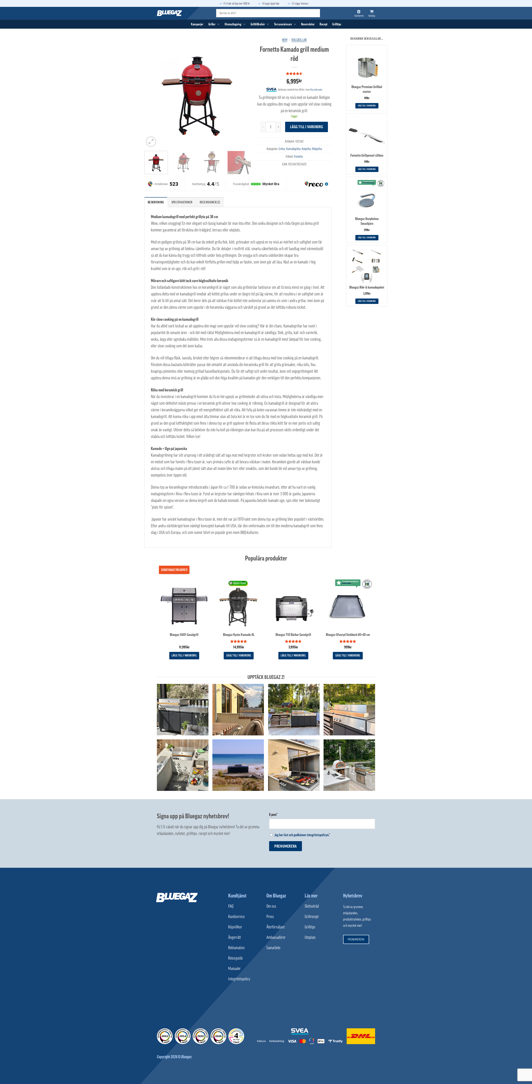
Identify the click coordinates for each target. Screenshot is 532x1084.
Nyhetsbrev (352, 895)
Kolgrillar (299, 40)
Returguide (235, 958)
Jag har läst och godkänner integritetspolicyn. (302, 835)
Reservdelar (308, 24)
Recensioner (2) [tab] (210, 202)
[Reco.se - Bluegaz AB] (165, 1036)
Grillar (212, 24)
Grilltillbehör (258, 24)
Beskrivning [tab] (156, 202)
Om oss (271, 906)
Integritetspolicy (239, 979)
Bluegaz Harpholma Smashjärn (367, 221)
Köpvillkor (235, 927)
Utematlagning (233, 24)
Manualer (234, 968)
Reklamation (236, 947)
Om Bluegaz (276, 895)
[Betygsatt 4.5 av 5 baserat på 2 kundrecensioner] (294, 73)
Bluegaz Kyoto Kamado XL (239, 635)
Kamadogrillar (293, 149)
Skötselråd (312, 906)
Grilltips (336, 24)
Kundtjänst (237, 895)
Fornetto (298, 156)
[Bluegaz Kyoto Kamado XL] (238, 603)
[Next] (243, 94)
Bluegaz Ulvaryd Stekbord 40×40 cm (348, 635)
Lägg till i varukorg (306, 126)
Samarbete (273, 947)
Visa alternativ (316, 89)
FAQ (230, 906)
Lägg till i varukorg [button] (367, 105)
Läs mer (311, 895)
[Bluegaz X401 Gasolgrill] (184, 603)
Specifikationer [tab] (181, 202)
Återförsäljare (275, 927)
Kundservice (236, 916)
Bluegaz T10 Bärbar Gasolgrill (293, 635)
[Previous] (151, 94)
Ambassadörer (276, 937)
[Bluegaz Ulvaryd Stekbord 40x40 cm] (348, 603)
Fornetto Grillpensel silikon (366, 155)
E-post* (273, 814)
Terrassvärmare (283, 24)
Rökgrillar (317, 149)
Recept (323, 24)
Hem (284, 40)
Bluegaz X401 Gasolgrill (184, 635)
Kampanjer (197, 24)
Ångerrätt (234, 937)
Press (270, 916)
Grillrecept (312, 916)
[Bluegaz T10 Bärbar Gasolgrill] (293, 603)
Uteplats (310, 937)
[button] (151, 141)
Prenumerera (285, 846)
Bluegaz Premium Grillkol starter (366, 89)
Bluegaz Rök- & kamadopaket (366, 287)
